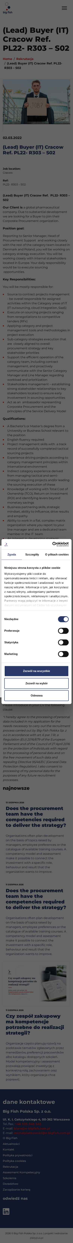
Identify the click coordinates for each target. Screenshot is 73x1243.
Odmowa (36, 695)
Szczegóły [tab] (32, 554)
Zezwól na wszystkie (36, 671)
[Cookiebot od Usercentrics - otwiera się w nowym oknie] (52, 544)
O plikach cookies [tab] (57, 554)
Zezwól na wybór (36, 683)
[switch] (63, 631)
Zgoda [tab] (11, 554)
